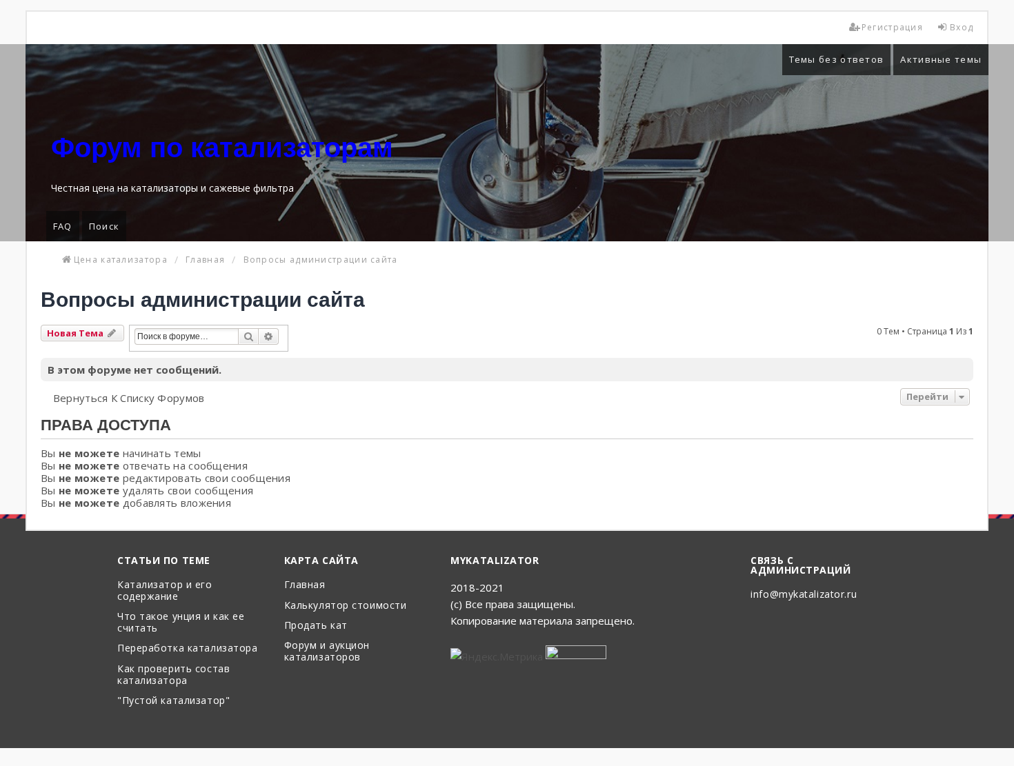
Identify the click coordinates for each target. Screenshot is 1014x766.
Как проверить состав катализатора (173, 675)
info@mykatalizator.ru (803, 595)
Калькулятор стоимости (345, 606)
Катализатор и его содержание (164, 591)
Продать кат (316, 626)
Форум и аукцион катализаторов (327, 651)
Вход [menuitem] (961, 27)
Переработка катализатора (187, 648)
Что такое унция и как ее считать (180, 622)
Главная (305, 585)
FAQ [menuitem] (62, 226)
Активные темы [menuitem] (941, 59)
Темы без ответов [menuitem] (836, 59)
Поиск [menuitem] (104, 226)
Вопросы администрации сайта (203, 299)
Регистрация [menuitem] (892, 27)
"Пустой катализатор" (173, 701)
